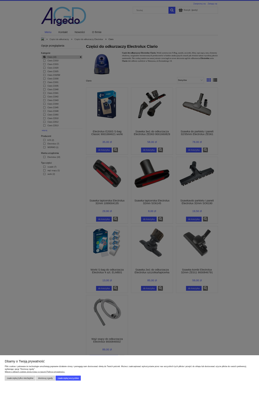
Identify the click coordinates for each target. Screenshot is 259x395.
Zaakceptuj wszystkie (68, 378)
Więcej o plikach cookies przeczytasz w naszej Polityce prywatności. (35, 372)
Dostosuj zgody (45, 378)
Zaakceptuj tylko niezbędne (20, 378)
